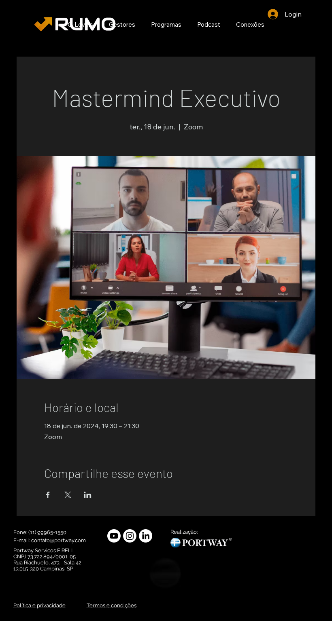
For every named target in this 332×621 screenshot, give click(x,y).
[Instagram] (129, 536)
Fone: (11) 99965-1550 (40, 532)
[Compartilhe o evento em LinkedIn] (88, 495)
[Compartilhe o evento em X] (68, 495)
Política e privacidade (39, 605)
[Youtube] (114, 536)
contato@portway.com (58, 540)
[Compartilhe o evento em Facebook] (48, 495)
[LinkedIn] (145, 536)
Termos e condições (111, 605)
